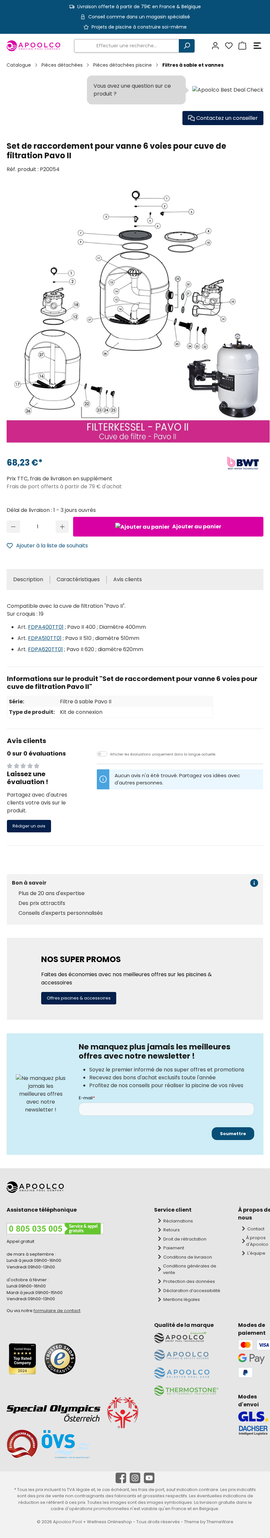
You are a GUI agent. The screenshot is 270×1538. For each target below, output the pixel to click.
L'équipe (256, 1253)
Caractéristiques (78, 579)
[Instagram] (135, 1477)
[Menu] (257, 46)
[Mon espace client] (214, 46)
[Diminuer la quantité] (13, 526)
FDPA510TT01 (45, 638)
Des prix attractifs (41, 903)
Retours (171, 1230)
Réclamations (178, 1221)
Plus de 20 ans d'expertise (51, 893)
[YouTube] (149, 1477)
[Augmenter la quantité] (62, 526)
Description (28, 579)
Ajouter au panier (196, 526)
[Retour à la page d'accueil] (34, 45)
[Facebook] (120, 1477)
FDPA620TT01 (45, 649)
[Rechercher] (187, 46)
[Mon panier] (241, 46)
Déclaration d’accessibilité (191, 1290)
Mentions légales (181, 1299)
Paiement (173, 1248)
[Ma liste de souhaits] (228, 46)
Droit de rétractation (184, 1239)
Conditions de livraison (187, 1257)
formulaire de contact (57, 1310)
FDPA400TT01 (46, 627)
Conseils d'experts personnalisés (60, 913)
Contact (255, 1229)
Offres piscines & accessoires (79, 998)
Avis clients (127, 579)
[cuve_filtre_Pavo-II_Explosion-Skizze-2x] (138, 316)
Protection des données (189, 1281)
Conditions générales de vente (189, 1269)
